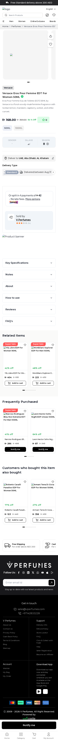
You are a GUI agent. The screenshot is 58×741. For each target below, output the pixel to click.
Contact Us (7, 629)
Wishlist (6, 668)
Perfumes (16, 26)
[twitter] (33, 572)
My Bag (6, 672)
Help (38, 647)
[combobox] (51, 9)
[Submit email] (51, 582)
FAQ (38, 636)
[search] (47, 15)
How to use (13, 297)
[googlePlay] (52, 572)
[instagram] (23, 572)
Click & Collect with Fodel (44, 641)
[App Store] (45, 691)
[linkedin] (28, 572)
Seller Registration (44, 650)
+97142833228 (31, 613)
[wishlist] (54, 15)
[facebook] (19, 572)
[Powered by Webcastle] (29, 718)
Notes (9, 274)
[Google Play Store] (38, 691)
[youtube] (42, 572)
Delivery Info (41, 625)
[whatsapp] (38, 572)
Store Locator (42, 632)
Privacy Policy (9, 632)
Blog (5, 644)
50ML (7, 128)
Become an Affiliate (44, 654)
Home (5, 26)
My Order (7, 676)
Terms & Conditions (11, 640)
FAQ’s (9, 321)
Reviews (11, 309)
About (9, 286)
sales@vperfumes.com (31, 609)
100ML (18, 128)
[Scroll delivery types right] (53, 172)
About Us (7, 625)
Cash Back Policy (10, 636)
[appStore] (47, 572)
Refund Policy (42, 629)
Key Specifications (17, 262)
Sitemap (6, 648)
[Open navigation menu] (3, 21)
